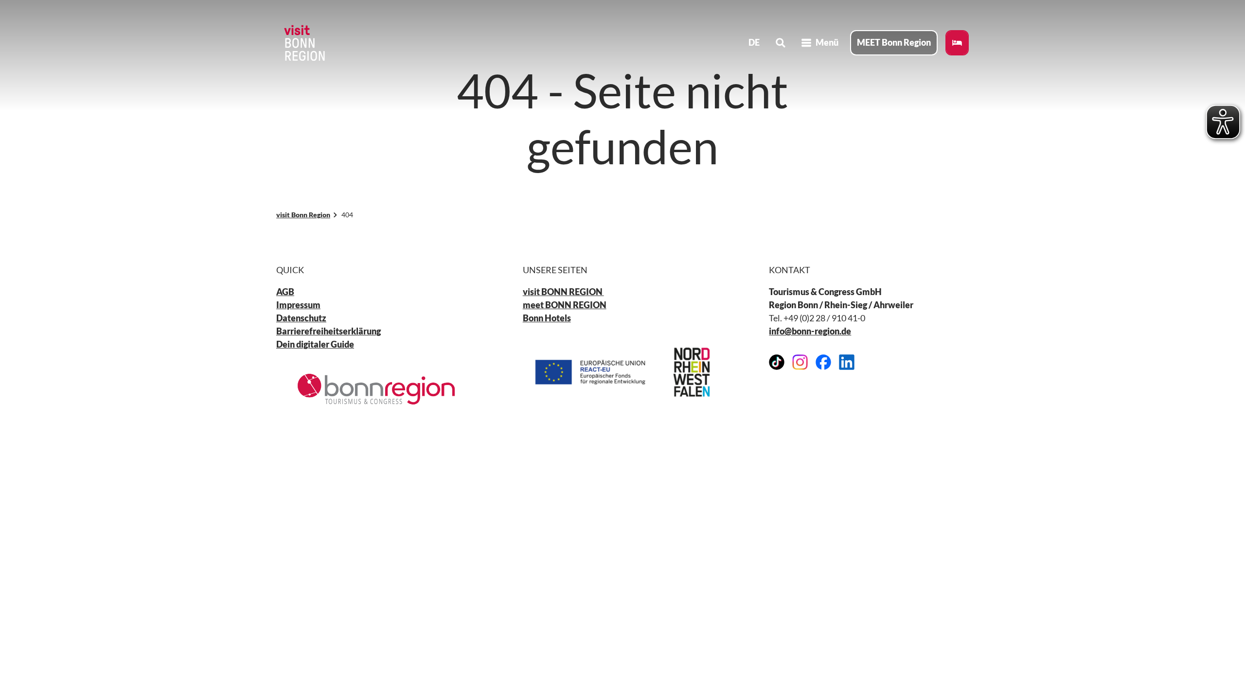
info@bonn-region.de (810, 331)
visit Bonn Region (303, 214)
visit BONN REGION (563, 291)
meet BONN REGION (564, 304)
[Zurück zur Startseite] (303, 43)
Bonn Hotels (547, 318)
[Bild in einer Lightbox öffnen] (376, 389)
